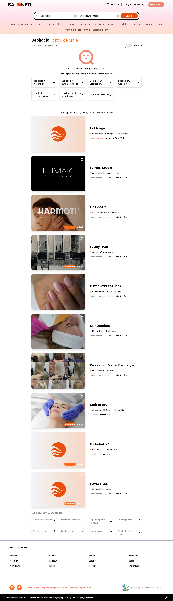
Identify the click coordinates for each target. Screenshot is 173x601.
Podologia (125, 24)
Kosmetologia (56, 24)
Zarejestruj (138, 4)
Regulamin (33, 587)
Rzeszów (13, 555)
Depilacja (137, 24)
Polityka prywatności (81, 587)
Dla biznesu (156, 4)
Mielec (92, 555)
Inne (107, 29)
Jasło (131, 560)
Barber (28, 24)
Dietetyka (98, 29)
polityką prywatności (83, 597)
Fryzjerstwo (17, 24)
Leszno (92, 560)
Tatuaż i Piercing (153, 24)
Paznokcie (71, 24)
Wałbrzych (134, 565)
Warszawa (14, 565)
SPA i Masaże (85, 24)
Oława (52, 555)
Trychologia (69, 29)
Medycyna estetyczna (106, 24)
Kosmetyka (40, 24)
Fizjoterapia (84, 29)
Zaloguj (127, 4)
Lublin (52, 565)
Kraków (53, 560)
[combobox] (56, 15)
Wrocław (13, 560)
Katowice (133, 555)
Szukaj (129, 15)
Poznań (92, 565)
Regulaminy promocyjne (54, 587)
